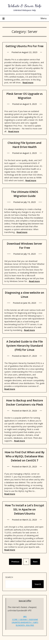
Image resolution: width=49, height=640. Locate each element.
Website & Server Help (24, 5)
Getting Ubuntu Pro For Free (24, 46)
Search (9, 577)
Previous (15, 561)
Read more (28, 82)
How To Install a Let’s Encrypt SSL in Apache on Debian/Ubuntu (24, 509)
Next (35, 561)
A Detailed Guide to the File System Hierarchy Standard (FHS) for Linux (24, 346)
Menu (44, 18)
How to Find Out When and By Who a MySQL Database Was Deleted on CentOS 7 (25, 456)
